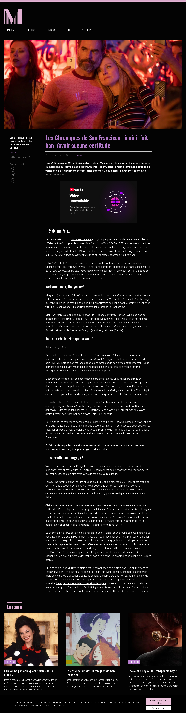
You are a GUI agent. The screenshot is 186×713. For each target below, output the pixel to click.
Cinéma (10, 30)
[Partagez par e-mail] (13, 180)
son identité (71, 466)
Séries (31, 30)
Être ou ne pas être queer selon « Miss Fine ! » (28, 672)
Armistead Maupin (81, 239)
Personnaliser (158, 708)
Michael (86, 314)
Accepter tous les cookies (158, 701)
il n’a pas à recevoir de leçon (83, 548)
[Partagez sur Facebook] (13, 169)
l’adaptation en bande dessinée (129, 266)
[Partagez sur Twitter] (13, 175)
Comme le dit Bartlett (80, 587)
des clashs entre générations (96, 378)
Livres (51, 30)
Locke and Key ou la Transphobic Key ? (152, 670)
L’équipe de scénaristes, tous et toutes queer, (81, 583)
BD (68, 30)
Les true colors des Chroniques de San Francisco (90, 672)
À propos (88, 30)
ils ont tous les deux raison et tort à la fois (81, 571)
